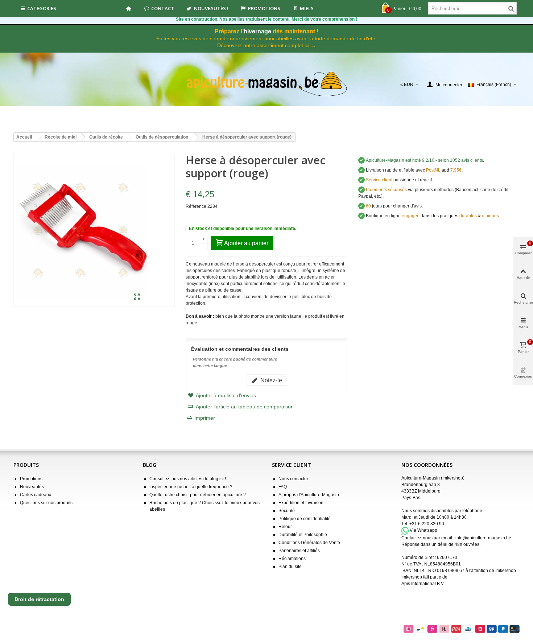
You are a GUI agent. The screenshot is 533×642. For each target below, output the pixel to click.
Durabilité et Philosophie (302, 534)
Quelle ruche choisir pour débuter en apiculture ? (197, 494)
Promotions (264, 8)
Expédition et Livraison (300, 502)
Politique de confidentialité (304, 518)
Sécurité (286, 510)
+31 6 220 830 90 (426, 523)
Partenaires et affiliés (299, 550)
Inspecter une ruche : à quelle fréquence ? (190, 486)
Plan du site (290, 566)
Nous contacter (293, 478)
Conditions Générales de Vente (309, 542)
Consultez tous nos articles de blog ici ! (187, 478)
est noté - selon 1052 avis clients (424, 160)
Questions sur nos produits (46, 502)
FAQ (282, 486)
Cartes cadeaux (35, 494)
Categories (41, 8)
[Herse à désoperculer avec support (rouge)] (137, 297)
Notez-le (270, 380)
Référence (196, 206)
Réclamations (292, 558)
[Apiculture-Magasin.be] (266, 84)
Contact (162, 8)
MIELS (307, 8)
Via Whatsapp (423, 530)
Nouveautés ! (211, 8)
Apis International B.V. (423, 583)
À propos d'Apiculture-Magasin (308, 494)
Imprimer (204, 418)
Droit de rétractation (39, 599)
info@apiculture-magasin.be (483, 537)
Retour (285, 526)
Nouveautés (32, 486)
